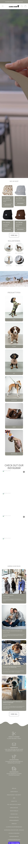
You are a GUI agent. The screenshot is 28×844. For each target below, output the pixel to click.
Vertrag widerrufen (14, 820)
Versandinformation (14, 836)
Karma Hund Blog (14, 807)
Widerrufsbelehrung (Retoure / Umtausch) (14, 830)
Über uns (14, 788)
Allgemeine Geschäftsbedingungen (14, 827)
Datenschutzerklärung (14, 833)
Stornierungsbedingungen (14, 839)
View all (14, 235)
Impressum (14, 823)
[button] (2, 6)
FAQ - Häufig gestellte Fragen (14, 804)
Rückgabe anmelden (14, 817)
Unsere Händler (14, 791)
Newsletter (14, 801)
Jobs (14, 798)
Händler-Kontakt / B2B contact (14, 795)
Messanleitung (14, 814)
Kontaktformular (14, 811)
